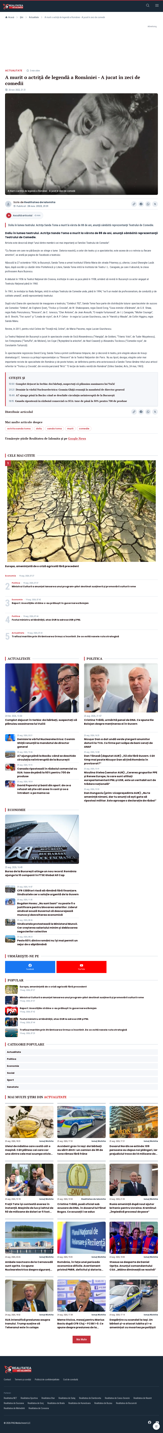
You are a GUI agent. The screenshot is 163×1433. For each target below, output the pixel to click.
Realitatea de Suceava (14, 1403)
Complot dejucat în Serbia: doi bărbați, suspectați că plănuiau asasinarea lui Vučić (65, 384)
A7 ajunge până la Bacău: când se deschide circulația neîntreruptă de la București (65, 395)
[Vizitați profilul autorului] (8, 204)
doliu (39, 428)
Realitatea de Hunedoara (79, 1403)
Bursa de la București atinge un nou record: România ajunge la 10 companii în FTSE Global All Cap (40, 873)
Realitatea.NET (10, 1398)
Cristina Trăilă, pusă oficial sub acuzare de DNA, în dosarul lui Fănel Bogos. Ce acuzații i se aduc (81, 1208)
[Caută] (148, 6)
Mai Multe (81, 1339)
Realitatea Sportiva (29, 1398)
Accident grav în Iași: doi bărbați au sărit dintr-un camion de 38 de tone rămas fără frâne (80, 1150)
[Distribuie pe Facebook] (141, 204)
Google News (77, 438)
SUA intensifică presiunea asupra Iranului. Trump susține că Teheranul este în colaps (27, 1323)
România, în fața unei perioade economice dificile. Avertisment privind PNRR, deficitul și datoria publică (79, 1267)
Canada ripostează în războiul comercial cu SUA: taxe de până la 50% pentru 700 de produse (71, 401)
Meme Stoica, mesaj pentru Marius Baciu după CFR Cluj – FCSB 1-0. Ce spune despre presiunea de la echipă (80, 1325)
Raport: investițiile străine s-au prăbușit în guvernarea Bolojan (50, 603)
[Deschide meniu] (156, 6)
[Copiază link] (134, 204)
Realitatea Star (48, 1398)
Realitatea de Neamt (143, 1398)
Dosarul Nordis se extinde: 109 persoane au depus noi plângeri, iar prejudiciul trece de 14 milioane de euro (133, 1151)
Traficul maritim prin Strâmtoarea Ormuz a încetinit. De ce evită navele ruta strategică (65, 636)
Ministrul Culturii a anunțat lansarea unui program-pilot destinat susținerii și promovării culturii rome (74, 586)
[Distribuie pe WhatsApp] (148, 204)
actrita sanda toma (19, 428)
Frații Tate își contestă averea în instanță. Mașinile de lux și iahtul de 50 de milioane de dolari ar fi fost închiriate (29, 1209)
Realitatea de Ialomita (39, 202)
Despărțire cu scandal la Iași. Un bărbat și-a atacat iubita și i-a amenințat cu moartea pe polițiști (133, 1323)
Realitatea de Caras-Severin (117, 1398)
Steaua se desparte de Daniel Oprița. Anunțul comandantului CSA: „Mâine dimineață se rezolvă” (133, 1265)
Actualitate (34, 17)
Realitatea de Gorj (36, 1403)
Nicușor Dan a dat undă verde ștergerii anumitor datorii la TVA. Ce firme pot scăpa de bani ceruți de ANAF (118, 743)
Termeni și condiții (23, 1379)
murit (70, 428)
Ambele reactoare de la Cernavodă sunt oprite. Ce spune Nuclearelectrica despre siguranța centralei (29, 1267)
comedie (84, 428)
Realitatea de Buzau (103, 1403)
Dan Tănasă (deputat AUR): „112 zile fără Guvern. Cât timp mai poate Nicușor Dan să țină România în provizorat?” (119, 759)
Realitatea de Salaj (67, 1398)
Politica (16, 583)
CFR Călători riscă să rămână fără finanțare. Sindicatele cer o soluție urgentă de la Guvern (48, 892)
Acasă (11, 17)
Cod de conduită (70, 1379)
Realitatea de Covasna (39, 1408)
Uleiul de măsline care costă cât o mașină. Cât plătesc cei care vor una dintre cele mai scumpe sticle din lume (28, 1151)
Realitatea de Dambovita (90, 1398)
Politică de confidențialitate (47, 1379)
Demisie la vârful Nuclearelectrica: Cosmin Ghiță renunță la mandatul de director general (70, 389)
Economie (10, 576)
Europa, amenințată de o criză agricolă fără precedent (42, 566)
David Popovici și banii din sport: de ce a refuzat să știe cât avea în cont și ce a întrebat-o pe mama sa (44, 789)
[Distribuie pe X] (155, 204)
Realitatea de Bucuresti (126, 1403)
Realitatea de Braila (56, 1403)
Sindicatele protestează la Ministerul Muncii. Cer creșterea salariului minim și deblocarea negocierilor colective (47, 927)
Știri (21, 17)
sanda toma (54, 428)
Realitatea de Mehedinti (14, 1408)
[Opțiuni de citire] (156, 1426)
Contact (7, 1379)
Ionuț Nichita (46, 1141)
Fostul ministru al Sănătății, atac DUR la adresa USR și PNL (46, 619)
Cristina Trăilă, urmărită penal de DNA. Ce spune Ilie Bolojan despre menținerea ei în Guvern (119, 722)
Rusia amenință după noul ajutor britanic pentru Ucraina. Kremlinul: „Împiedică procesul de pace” (133, 1208)
